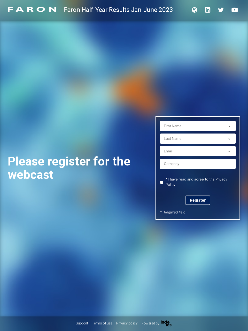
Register (198, 200)
